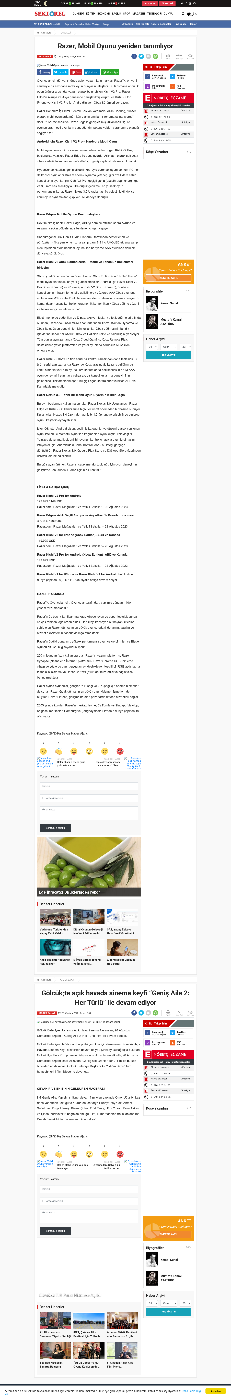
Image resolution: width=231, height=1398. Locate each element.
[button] (187, 151)
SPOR (126, 13)
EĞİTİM (90, 13)
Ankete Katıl (168, 277)
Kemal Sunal (169, 303)
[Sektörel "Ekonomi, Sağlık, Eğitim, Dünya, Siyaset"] (50, 13)
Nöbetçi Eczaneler (161, 24)
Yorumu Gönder (55, 828)
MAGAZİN (138, 13)
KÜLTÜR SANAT (67, 979)
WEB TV (151, 3)
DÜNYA (168, 13)
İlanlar (193, 24)
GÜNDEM (78, 13)
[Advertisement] (19, 74)
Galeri (169, 3)
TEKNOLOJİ (154, 13)
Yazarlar (129, 24)
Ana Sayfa (46, 32)
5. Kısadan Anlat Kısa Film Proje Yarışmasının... (120, 1366)
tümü (188, 290)
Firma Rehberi (180, 24)
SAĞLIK (116, 13)
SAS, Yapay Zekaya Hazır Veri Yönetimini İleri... (120, 933)
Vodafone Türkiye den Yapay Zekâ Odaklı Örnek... (54, 933)
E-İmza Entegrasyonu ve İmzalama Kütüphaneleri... (87, 963)
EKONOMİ (103, 13)
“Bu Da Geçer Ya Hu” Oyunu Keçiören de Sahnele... (86, 1366)
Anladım (216, 1391)
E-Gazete (143, 24)
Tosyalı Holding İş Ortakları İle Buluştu (93, 24)
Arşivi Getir (169, 355)
